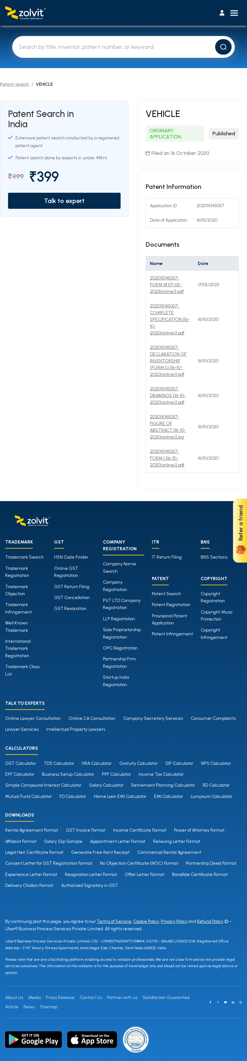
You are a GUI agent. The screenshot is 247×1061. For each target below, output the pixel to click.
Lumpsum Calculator (211, 796)
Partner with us (122, 997)
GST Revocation (70, 608)
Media (34, 997)
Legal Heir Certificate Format (34, 852)
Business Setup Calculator (68, 774)
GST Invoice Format (85, 830)
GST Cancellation (72, 597)
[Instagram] (240, 1002)
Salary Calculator (106, 785)
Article (11, 1007)
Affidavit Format (20, 841)
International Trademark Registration (18, 649)
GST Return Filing (71, 586)
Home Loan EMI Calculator (120, 796)
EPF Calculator (19, 774)
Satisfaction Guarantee (166, 997)
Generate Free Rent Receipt (100, 852)
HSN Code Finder (71, 557)
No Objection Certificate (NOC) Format (139, 863)
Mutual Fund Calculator (28, 796)
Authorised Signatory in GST (89, 885)
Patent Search (166, 594)
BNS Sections (214, 557)
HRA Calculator (97, 763)
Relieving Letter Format (176, 841)
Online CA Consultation (92, 718)
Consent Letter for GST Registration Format (48, 863)
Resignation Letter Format (91, 874)
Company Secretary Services (153, 718)
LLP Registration (119, 619)
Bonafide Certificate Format (200, 874)
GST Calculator (20, 763)
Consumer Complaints (213, 718)
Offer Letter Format (144, 874)
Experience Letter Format (31, 874)
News (29, 1007)
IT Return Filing (167, 557)
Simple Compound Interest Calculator (43, 785)
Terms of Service (114, 921)
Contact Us (91, 997)
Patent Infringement (172, 634)
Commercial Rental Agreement (169, 852)
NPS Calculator (216, 763)
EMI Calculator (168, 796)
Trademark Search (24, 557)
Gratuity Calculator (138, 763)
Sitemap (49, 1007)
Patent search (14, 84)
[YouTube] (225, 1002)
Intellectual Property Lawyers (75, 729)
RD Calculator (216, 785)
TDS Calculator (59, 763)
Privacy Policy (174, 921)
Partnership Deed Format (211, 863)
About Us (14, 997)
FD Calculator (72, 796)
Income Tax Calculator (161, 774)
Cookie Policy (146, 921)
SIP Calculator (179, 763)
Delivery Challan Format (29, 885)
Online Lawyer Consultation (33, 718)
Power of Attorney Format (199, 830)
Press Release (60, 997)
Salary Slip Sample (63, 841)
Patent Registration (171, 604)
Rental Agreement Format (31, 830)
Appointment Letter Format (117, 841)
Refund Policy (210, 921)
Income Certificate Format (139, 830)
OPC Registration (120, 648)
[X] (218, 1002)
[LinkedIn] (233, 1002)
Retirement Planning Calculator (163, 785)
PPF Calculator (116, 774)
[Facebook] (210, 1002)
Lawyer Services (22, 729)
